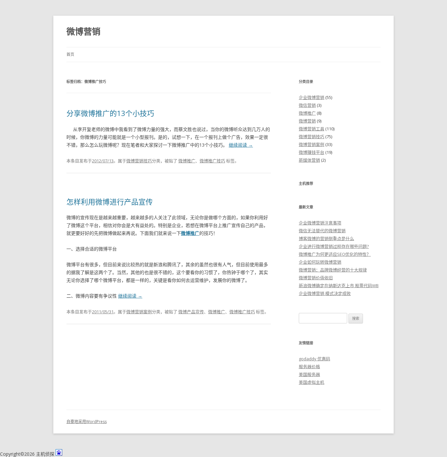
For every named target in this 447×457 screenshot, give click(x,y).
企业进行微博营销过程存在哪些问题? (334, 246)
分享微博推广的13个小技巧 (110, 113)
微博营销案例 (139, 312)
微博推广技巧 (212, 161)
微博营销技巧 (139, 161)
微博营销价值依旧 (316, 278)
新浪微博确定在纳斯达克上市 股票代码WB (339, 285)
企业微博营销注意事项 (320, 223)
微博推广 (186, 161)
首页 (70, 54)
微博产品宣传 (191, 312)
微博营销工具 (311, 129)
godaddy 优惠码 (314, 359)
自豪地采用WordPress (86, 421)
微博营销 (83, 31)
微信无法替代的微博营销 (322, 231)
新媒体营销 (309, 160)
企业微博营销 (311, 97)
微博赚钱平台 (311, 152)
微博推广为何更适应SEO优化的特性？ (335, 254)
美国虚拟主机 (311, 382)
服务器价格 (309, 366)
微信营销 (307, 105)
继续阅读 (241, 145)
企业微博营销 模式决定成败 (325, 293)
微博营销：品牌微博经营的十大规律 (333, 270)
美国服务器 (309, 374)
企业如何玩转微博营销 (320, 262)
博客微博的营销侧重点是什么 (326, 238)
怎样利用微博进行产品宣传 (109, 201)
